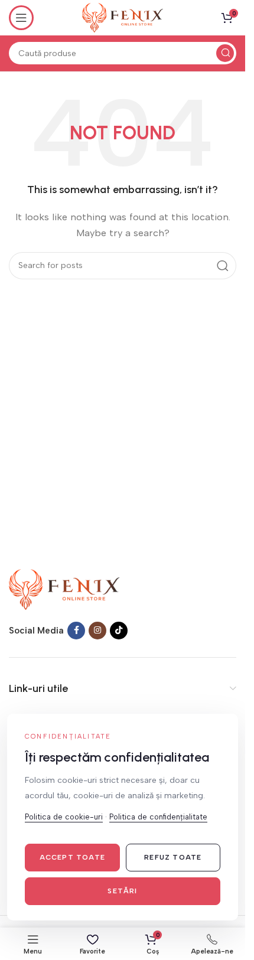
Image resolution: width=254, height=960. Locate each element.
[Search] (225, 53)
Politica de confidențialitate (158, 816)
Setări (122, 891)
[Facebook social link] (76, 630)
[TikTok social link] (119, 630)
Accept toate (72, 857)
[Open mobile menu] (21, 18)
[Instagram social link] (97, 630)
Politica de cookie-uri (64, 816)
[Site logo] (122, 17)
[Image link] (64, 588)
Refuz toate (172, 857)
